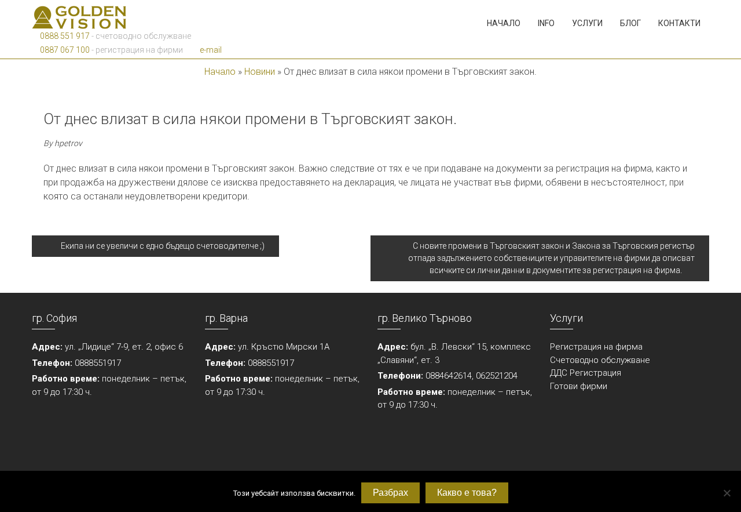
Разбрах (390, 493)
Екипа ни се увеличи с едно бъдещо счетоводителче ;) (162, 245)
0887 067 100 (64, 50)
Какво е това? (467, 493)
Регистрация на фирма (596, 347)
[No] (726, 493)
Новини (259, 71)
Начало (503, 23)
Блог (630, 23)
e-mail (210, 50)
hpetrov (68, 143)
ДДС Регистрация (585, 373)
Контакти (679, 23)
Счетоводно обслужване (600, 360)
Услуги (587, 23)
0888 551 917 (64, 36)
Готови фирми (578, 386)
